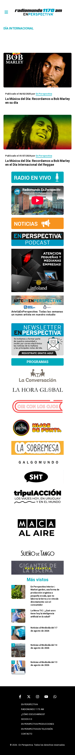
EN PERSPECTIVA (29, 704)
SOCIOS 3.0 (26, 719)
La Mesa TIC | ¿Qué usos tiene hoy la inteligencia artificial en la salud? (43, 613)
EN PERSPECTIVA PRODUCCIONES (37, 724)
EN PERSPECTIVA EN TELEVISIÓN (37, 729)
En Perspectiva (44, 93)
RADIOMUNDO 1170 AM (32, 709)
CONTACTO (26, 734)
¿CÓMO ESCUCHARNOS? (33, 714)
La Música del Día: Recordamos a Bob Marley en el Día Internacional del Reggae (37, 162)
